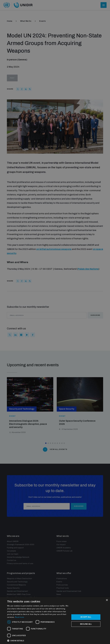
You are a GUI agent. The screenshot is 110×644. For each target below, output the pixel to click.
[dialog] (55, 620)
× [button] (107, 600)
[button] (37, 640)
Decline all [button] (86, 624)
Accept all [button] (85, 617)
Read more (19, 617)
